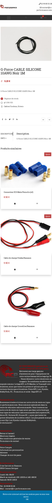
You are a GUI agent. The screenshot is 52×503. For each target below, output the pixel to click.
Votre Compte (6, 447)
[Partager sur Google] (6, 119)
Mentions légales (7, 436)
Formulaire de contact (9, 441)
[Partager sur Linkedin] (17, 119)
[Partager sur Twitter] (9, 119)
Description (7, 134)
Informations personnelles (12, 450)
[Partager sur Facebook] (2, 119)
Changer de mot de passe (10, 455)
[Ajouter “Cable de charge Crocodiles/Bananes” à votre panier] (15, 337)
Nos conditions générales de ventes (15, 438)
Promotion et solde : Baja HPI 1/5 (28, 392)
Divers (20, 106)
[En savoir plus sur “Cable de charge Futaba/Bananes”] (15, 269)
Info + (4, 138)
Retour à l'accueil (7, 433)
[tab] (7, 134)
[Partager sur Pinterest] (13, 119)
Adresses (4, 452)
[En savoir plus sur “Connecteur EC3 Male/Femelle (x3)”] (15, 203)
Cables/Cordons (10, 106)
